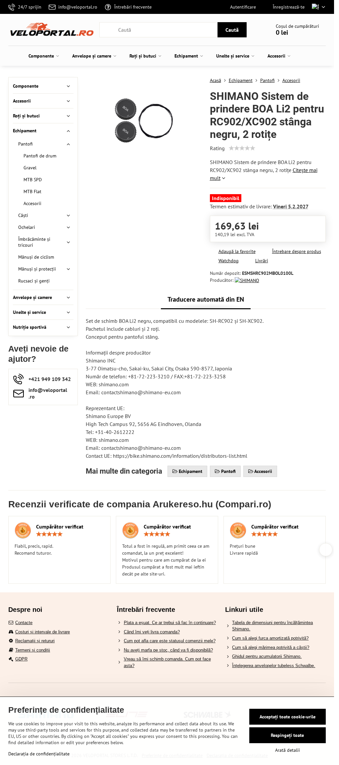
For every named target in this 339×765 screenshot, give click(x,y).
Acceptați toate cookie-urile (287, 717)
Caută (232, 29)
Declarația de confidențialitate (39, 754)
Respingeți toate (287, 735)
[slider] (242, 148)
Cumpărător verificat (59, 526)
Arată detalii (287, 750)
